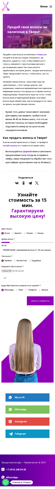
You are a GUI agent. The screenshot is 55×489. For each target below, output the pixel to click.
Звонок (45, 290)
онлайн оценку (10, 145)
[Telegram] (30, 183)
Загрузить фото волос (12, 266)
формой (27, 151)
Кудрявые (36, 260)
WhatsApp (9, 290)
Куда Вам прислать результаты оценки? (21, 285)
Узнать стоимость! (40, 300)
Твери (39, 54)
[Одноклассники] (23, 183)
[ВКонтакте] (17, 183)
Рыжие (30, 233)
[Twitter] (37, 183)
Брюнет (18, 233)
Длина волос (8, 239)
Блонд (40, 233)
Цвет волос (6, 229)
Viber (21, 290)
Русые (7, 233)
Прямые (8, 260)
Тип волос (7, 256)
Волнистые (22, 260)
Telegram (32, 290)
